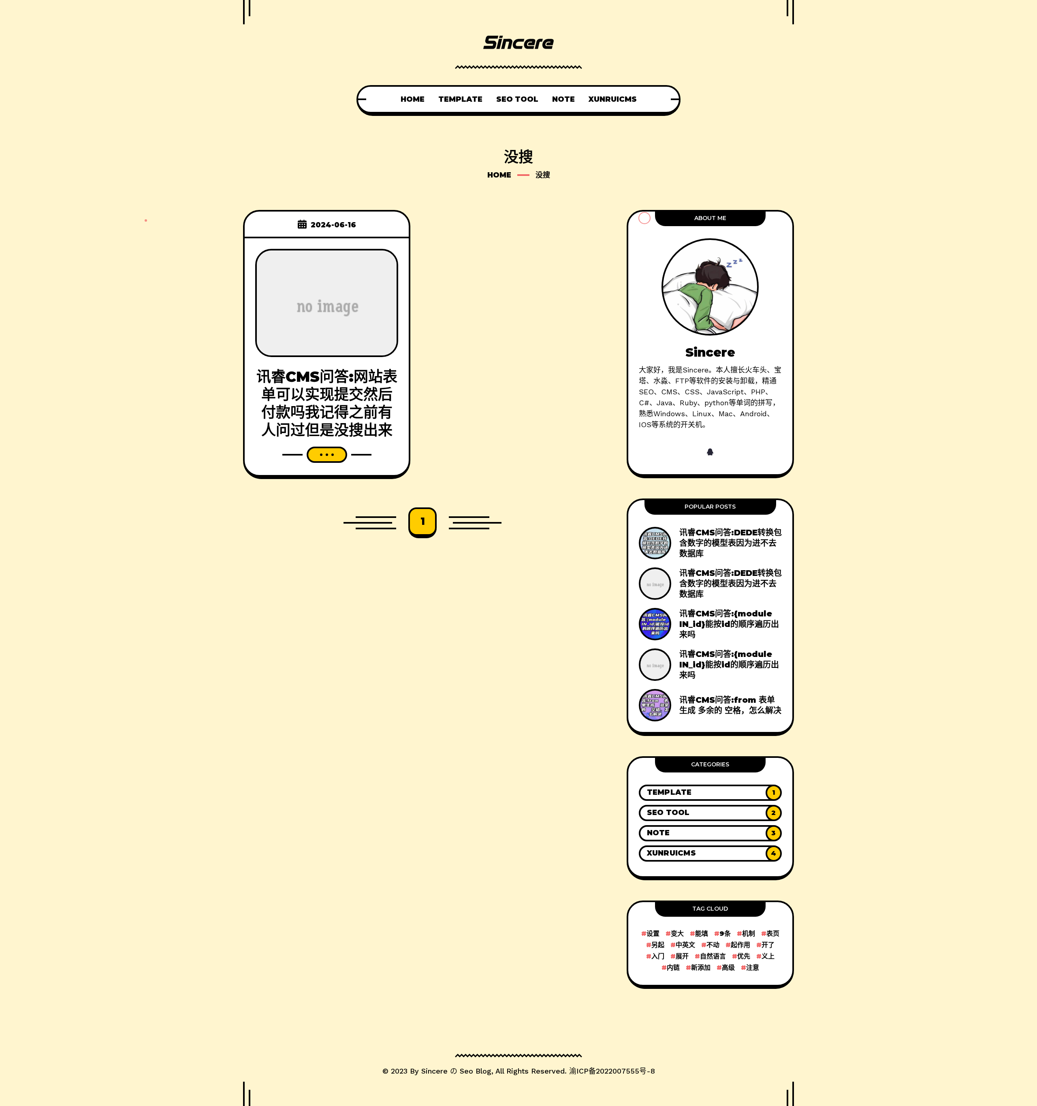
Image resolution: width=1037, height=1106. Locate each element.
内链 (673, 967)
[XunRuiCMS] (710, 853)
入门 (657, 956)
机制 (748, 933)
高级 (728, 967)
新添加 (701, 967)
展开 (682, 956)
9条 (725, 933)
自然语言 (713, 956)
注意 (752, 967)
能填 (701, 933)
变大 (677, 933)
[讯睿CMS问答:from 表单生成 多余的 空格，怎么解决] (710, 705)
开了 (768, 945)
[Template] (710, 792)
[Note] (710, 833)
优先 (743, 956)
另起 (657, 945)
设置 (653, 933)
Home (499, 175)
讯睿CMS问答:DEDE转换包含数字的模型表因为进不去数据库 (730, 543)
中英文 (685, 945)
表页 (772, 933)
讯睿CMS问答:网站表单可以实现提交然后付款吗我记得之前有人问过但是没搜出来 (326, 403)
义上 (768, 956)
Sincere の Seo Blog (456, 1071)
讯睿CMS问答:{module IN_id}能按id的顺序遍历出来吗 (729, 624)
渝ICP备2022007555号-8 (612, 1071)
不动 (712, 945)
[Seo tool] (710, 813)
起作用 (740, 945)
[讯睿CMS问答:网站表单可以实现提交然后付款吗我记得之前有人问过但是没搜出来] (327, 302)
